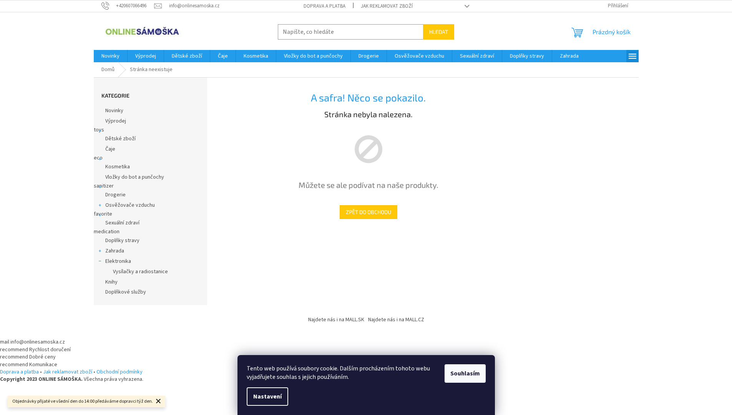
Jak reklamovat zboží (387, 6)
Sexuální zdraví (122, 223)
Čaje (110, 149)
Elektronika (118, 261)
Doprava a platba (324, 6)
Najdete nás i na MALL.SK (336, 320)
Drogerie (115, 195)
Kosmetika (117, 167)
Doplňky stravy (122, 240)
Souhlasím (465, 373)
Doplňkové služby (125, 292)
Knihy (111, 282)
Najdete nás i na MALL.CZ (396, 320)
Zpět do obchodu (368, 212)
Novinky (114, 111)
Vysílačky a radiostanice (140, 272)
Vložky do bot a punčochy (134, 177)
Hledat (438, 31)
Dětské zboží (120, 139)
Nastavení (267, 396)
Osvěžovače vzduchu (130, 205)
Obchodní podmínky (119, 372)
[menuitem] (110, 56)
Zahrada (114, 251)
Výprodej (115, 121)
